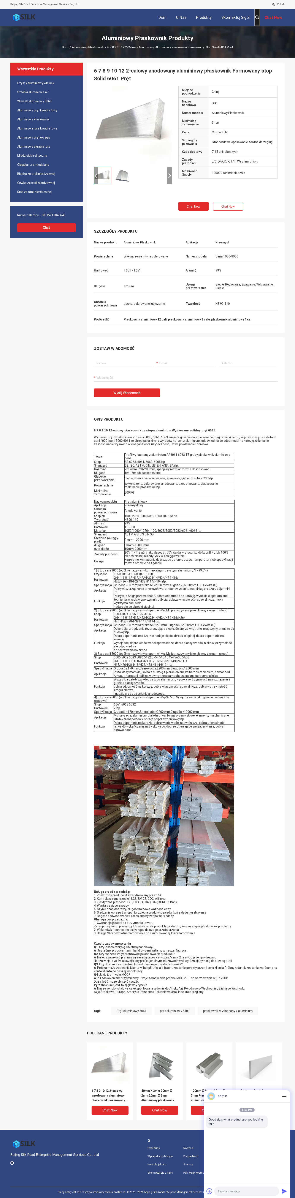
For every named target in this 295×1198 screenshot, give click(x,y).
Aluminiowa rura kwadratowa (37, 128)
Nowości (188, 1148)
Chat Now (193, 206)
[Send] (284, 1191)
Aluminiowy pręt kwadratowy (37, 110)
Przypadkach (190, 1156)
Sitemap (188, 1164)
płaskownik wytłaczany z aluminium (228, 1011)
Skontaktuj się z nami (160, 1172)
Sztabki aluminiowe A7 (33, 92)
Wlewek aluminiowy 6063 (34, 101)
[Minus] (284, 1096)
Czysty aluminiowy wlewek (35, 83)
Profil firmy (154, 1148)
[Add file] (209, 1191)
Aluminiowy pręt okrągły (33, 137)
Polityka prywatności (195, 1172)
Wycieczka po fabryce (160, 1156)
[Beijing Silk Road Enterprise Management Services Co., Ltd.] (24, 17)
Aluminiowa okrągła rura (33, 146)
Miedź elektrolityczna (32, 155)
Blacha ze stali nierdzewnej (36, 173)
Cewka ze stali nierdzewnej (36, 183)
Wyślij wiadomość (127, 393)
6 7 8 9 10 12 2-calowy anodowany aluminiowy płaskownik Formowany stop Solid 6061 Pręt (108, 1096)
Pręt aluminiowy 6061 (131, 1011)
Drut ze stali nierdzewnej (34, 192)
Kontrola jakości (157, 1164)
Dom (65, 47)
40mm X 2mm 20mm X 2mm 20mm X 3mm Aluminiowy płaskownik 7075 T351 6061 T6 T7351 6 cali (159, 1096)
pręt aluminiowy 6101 (175, 1011)
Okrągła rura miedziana (33, 164)
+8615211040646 (53, 215)
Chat (46, 228)
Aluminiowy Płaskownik (88, 47)
